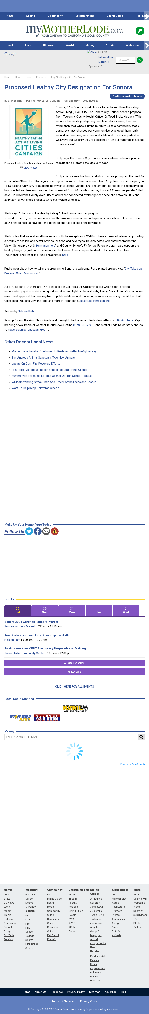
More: (137, 890)
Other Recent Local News (29, 342)
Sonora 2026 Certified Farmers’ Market (31, 622)
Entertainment (84, 15)
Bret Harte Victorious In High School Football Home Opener (49, 370)
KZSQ (72, 923)
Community (55, 15)
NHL (27, 927)
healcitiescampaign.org (95, 301)
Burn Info (103, 61)
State (28, 45)
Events (51, 894)
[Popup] (140, 31)
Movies (73, 894)
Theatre (73, 898)
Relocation (96, 972)
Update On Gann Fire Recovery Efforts (36, 363)
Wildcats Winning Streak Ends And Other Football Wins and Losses (54, 382)
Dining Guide (115, 15)
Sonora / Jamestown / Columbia (97, 906)
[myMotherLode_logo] (74, 31)
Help (124, 992)
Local (9, 45)
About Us (40, 992)
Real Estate (118, 906)
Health (51, 902)
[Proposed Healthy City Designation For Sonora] (29, 158)
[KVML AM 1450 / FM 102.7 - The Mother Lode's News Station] (75, 707)
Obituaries (10, 923)
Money (89, 45)
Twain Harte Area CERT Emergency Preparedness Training (45, 648)
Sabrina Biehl (26, 311)
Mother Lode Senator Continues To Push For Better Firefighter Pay (54, 351)
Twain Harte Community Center (24, 653)
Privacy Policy (76, 992)
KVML (72, 919)
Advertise (111, 992)
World (70, 45)
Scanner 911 (140, 898)
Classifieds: (120, 890)
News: (8, 890)
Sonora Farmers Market (19, 626)
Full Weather (105, 57)
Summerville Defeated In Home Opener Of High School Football (52, 376)
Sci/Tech (9, 935)
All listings (96, 898)
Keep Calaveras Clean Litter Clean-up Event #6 (36, 635)
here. (65, 255)
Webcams (132, 45)
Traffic (110, 45)
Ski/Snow (30, 906)
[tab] (17, 610)
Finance (94, 960)
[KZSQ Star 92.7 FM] (19, 716)
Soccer (29, 931)
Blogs (50, 906)
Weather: (31, 890)
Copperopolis (98, 943)
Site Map (94, 992)
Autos (115, 902)
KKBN (72, 927)
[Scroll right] (146, 16)
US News (48, 45)
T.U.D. (136, 919)
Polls (71, 931)
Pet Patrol (53, 935)
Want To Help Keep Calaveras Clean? (35, 388)
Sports (30, 15)
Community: (55, 890)
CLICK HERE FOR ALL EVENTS (74, 686)
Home (26, 992)
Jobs (115, 894)
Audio (136, 894)
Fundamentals (98, 956)
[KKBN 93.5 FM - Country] (47, 716)
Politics (8, 919)
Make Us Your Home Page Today (27, 524)
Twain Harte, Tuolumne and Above (97, 919)
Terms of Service (63, 1001)
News (9, 15)
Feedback (57, 992)
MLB (27, 919)
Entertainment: (79, 890)
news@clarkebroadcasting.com (28, 329)
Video (136, 906)
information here (44, 245)
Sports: (30, 911)
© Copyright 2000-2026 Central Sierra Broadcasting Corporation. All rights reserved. (74, 1009)
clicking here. (124, 320)
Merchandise (119, 898)
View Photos (30, 167)
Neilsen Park (12, 640)
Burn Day (30, 894)
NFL (27, 915)
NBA (27, 923)
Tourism (8, 939)
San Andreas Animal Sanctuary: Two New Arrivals (43, 357)
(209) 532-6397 (83, 325)
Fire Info (51, 939)
